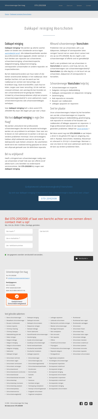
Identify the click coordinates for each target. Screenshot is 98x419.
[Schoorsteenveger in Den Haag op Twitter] (86, 403)
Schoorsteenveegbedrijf (14, 394)
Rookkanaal (76, 317)
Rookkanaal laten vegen (80, 320)
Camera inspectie (12, 326)
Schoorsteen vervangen (14, 366)
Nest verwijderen (56, 331)
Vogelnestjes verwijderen (56, 358)
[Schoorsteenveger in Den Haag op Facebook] (81, 403)
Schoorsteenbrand (12, 369)
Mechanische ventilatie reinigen (60, 323)
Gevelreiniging (31, 337)
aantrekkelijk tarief (12, 53)
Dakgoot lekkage (12, 340)
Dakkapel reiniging (33, 317)
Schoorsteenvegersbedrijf (36, 363)
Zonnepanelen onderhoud (57, 380)
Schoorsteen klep (78, 331)
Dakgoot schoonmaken (14, 345)
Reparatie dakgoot (56, 351)
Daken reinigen (11, 337)
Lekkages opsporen (33, 354)
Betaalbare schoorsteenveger (15, 320)
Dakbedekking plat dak (14, 334)
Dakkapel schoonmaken (34, 323)
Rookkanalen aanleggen (80, 323)
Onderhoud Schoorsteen (58, 343)
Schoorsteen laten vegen (80, 334)
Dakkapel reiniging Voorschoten (20, 14)
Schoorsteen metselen (80, 340)
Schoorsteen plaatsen (79, 345)
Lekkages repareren (57, 317)
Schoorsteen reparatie (80, 351)
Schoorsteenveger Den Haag (15, 5)
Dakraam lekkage (32, 329)
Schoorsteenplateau (13, 388)
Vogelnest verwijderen (35, 394)
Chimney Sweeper (12, 331)
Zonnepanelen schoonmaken (58, 388)
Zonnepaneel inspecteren (57, 363)
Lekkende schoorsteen (57, 320)
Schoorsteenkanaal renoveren (16, 377)
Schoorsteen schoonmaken (81, 354)
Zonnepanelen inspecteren (57, 377)
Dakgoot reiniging (12, 343)
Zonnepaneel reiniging (56, 372)
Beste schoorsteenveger (14, 317)
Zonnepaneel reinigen (56, 369)
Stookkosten (32, 369)
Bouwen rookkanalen (13, 323)
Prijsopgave (54, 345)
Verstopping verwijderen (36, 386)
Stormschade (32, 372)
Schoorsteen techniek (13, 358)
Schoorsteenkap (11, 380)
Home (7, 14)
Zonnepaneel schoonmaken (57, 375)
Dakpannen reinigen (33, 326)
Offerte (53, 340)
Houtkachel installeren (34, 351)
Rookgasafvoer (55, 354)
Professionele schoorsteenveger (60, 348)
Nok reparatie (55, 337)
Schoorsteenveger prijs (35, 361)
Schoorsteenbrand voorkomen (16, 372)
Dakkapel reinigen (12, 354)
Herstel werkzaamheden (34, 345)
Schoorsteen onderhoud (80, 343)
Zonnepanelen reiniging (56, 386)
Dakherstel (10, 351)
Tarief (30, 377)
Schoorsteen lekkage (79, 337)
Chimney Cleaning (12, 329)
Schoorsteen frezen (79, 329)
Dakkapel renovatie (33, 320)
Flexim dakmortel (32, 331)
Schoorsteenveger (33, 358)
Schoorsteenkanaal (12, 375)
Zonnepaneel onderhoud (57, 366)
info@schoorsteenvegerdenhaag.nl (19, 278)
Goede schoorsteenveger (35, 340)
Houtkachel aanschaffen (34, 348)
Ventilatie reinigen (34, 383)
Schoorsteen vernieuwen (14, 363)
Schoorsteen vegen (12, 361)
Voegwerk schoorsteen (35, 391)
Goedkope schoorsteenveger (36, 343)
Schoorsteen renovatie (80, 348)
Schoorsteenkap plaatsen (14, 386)
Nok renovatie (55, 334)
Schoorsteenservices (13, 391)
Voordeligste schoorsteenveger (58, 361)
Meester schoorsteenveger (59, 326)
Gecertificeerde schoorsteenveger (37, 334)
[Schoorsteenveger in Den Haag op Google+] (91, 403)
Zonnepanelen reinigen (56, 383)
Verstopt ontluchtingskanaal (37, 388)
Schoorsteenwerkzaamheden (37, 366)
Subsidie (31, 375)
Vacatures (31, 380)
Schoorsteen (77, 326)
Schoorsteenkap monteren (15, 383)
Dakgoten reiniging (12, 348)
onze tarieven (82, 128)
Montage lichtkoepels (57, 329)
